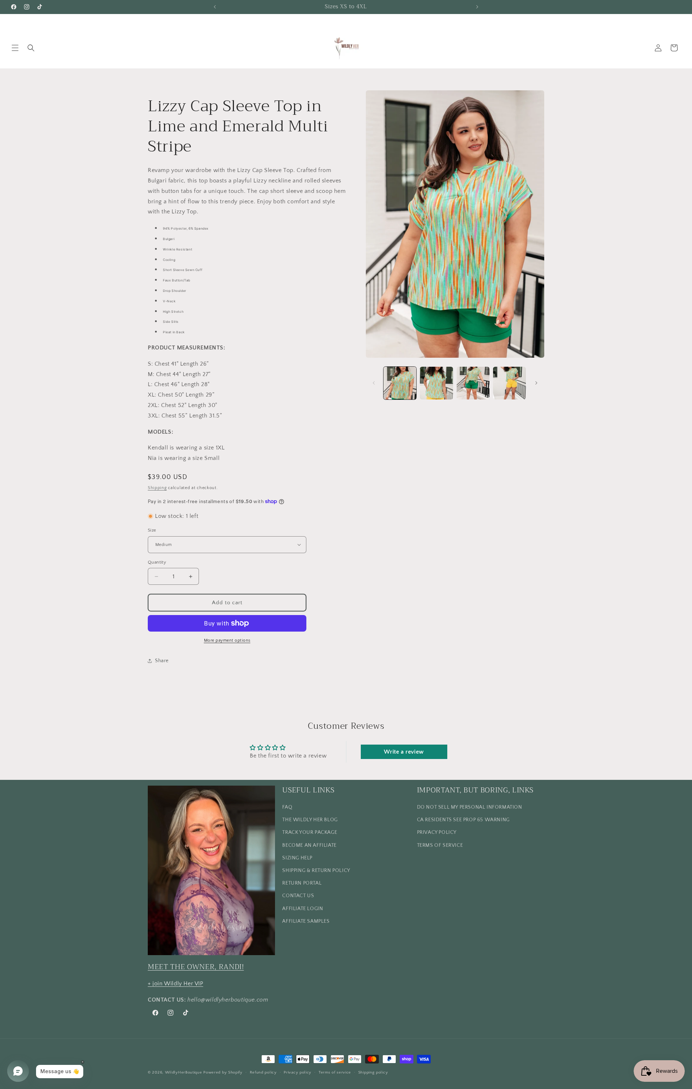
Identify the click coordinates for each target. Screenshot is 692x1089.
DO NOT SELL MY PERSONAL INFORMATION (469, 807)
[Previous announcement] (215, 7)
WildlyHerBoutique (183, 1072)
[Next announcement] (477, 7)
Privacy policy (297, 1072)
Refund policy (263, 1072)
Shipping (157, 487)
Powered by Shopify (223, 1072)
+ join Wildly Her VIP (175, 983)
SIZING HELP (297, 858)
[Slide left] (374, 383)
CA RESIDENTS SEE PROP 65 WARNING (463, 820)
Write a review (403, 752)
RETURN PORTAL (301, 883)
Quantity (157, 562)
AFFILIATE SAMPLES (305, 921)
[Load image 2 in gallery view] (436, 383)
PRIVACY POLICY (437, 832)
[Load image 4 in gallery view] (509, 383)
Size (152, 530)
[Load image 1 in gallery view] (399, 383)
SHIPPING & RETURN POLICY (316, 870)
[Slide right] (536, 383)
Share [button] (162, 661)
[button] (15, 48)
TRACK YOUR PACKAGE (309, 832)
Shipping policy (373, 1072)
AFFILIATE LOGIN (302, 909)
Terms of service (335, 1072)
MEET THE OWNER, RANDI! (196, 967)
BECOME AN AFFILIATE (309, 845)
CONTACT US (298, 896)
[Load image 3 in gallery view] (473, 383)
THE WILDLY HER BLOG (309, 820)
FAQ (287, 807)
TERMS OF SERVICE (440, 845)
